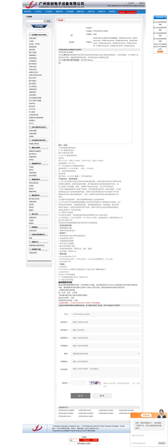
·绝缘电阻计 (33, 55)
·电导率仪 (32, 103)
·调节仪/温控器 (33, 183)
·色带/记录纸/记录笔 (35, 75)
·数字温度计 (33, 81)
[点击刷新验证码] (95, 383)
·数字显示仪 (33, 154)
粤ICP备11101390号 (80, 431)
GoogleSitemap (57, 431)
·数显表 (31, 223)
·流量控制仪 (33, 202)
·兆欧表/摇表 (33, 253)
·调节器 (31, 207)
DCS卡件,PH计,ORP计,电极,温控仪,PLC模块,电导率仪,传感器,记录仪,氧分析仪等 (124, 6)
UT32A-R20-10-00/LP (106, 410)
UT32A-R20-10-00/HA (126, 410)
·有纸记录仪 (33, 69)
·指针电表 (32, 50)
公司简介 (38, 11)
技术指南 (70, 11)
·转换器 (31, 136)
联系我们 (112, 11)
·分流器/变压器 (33, 115)
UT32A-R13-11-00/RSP (66, 410)
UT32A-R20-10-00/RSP (127, 413)
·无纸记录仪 (33, 67)
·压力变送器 (33, 86)
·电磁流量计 (33, 92)
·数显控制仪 (33, 191)
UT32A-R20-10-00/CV (106, 413)
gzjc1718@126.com (91, 428)
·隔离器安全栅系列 (35, 151)
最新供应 (59, 11)
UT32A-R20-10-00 (85, 410)
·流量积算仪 (33, 157)
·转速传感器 (33, 131)
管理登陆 (66, 431)
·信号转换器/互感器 (35, 98)
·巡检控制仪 (33, 173)
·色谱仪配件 (33, 38)
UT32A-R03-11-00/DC (83, 303)
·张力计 (31, 123)
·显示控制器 (33, 175)
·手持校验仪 (33, 61)
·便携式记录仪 (33, 72)
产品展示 (48, 11)
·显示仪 (31, 188)
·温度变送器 (33, 89)
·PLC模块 (32, 112)
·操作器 (31, 160)
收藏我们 (142, 3)
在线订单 (91, 11)
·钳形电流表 (33, 58)
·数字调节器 (33, 64)
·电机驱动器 (33, 47)
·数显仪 (31, 210)
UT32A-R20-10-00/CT (86, 413)
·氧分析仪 (32, 106)
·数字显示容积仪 (34, 199)
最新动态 (80, 11)
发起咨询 (162, 443)
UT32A (73, 303)
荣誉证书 (101, 11)
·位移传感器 (33, 133)
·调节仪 (31, 170)
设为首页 (131, 3)
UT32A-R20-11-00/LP (86, 416)
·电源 (30, 238)
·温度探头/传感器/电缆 (36, 118)
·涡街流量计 (33, 95)
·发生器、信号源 (34, 44)
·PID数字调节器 (34, 144)
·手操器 (31, 167)
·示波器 (31, 41)
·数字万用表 (33, 52)
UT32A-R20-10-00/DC (65, 413)
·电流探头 (32, 120)
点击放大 (72, 42)
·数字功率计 (33, 78)
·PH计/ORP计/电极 (35, 101)
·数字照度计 (33, 84)
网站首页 (27, 11)
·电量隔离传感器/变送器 (36, 245)
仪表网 (84, 437)
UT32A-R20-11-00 (64, 416)
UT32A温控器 (95, 303)
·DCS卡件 (32, 109)
